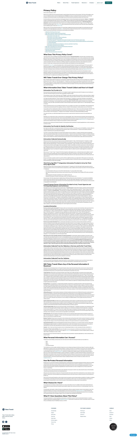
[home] (31, 2)
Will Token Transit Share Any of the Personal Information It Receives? (59, 46)
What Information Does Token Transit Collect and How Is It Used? (58, 34)
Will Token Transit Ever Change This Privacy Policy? (55, 33)
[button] (59, 3)
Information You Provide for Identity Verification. (57, 37)
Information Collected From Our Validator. (56, 45)
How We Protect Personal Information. (53, 49)
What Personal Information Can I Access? (54, 47)
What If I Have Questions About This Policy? (54, 51)
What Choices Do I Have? (50, 50)
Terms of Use (58, 24)
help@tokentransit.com (87, 69)
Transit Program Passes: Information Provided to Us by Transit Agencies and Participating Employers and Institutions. (70, 41)
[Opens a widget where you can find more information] (133, 435)
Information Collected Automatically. (55, 38)
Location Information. (52, 42)
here (62, 28)
